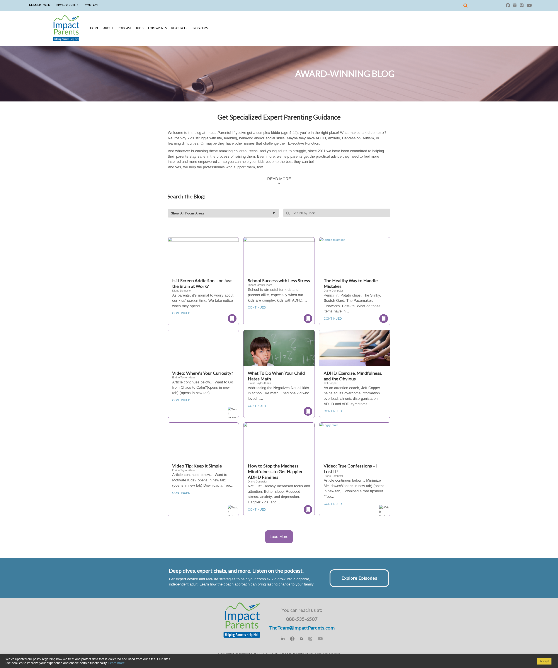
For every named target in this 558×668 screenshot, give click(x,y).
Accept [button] (544, 661)
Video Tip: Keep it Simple (197, 465)
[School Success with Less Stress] (278, 260)
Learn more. (117, 663)
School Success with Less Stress (279, 280)
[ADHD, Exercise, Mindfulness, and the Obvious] (354, 353)
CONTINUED (181, 313)
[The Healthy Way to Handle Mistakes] (332, 239)
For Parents (157, 28)
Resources (179, 28)
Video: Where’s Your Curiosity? (202, 373)
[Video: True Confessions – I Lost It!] (329, 425)
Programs (200, 28)
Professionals (67, 5)
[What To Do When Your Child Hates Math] (278, 353)
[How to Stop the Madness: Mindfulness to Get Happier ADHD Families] (278, 443)
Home (94, 28)
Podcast (125, 28)
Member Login (39, 5)
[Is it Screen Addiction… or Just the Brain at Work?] (203, 260)
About (108, 28)
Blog (140, 28)
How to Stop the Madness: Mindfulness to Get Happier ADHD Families (275, 471)
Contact (92, 5)
